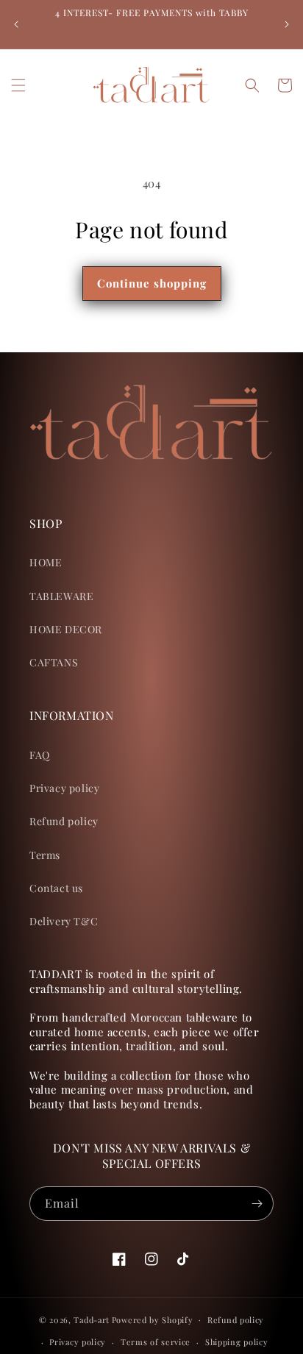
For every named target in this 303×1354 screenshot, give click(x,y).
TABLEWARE (61, 596)
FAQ (39, 755)
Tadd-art (92, 1319)
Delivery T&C (63, 921)
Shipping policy (236, 1341)
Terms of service (155, 1341)
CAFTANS (53, 662)
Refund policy (64, 821)
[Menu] (18, 85)
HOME (45, 562)
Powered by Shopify (152, 1319)
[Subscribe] (256, 1203)
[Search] (252, 85)
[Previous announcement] (16, 24)
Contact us (56, 888)
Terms (44, 855)
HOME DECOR (65, 629)
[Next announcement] (287, 24)
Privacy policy (64, 788)
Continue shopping (152, 283)
